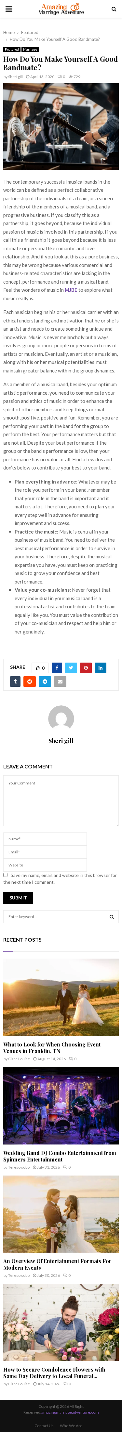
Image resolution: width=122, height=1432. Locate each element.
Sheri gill (15, 76)
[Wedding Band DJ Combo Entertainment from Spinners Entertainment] (61, 1105)
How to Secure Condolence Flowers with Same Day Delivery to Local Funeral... (54, 1372)
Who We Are (71, 1425)
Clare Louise (19, 1058)
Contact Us (44, 1425)
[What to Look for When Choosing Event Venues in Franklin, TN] (61, 997)
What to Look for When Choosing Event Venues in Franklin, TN (52, 1047)
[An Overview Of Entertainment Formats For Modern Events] (61, 1214)
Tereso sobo (19, 1167)
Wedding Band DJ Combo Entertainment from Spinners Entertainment (59, 1156)
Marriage (30, 49)
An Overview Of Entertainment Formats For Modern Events (57, 1264)
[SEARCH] (112, 916)
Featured (12, 49)
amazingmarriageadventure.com (70, 1412)
